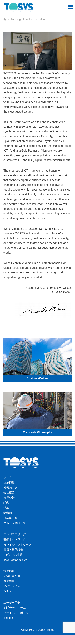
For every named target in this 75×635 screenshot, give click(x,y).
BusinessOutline (37, 378)
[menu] (70, 7)
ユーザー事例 (11, 602)
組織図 (7, 512)
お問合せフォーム (14, 607)
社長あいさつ (11, 487)
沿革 (6, 507)
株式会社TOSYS (45, 629)
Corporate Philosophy (37, 432)
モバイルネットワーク (17, 544)
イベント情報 (11, 586)
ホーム (7, 477)
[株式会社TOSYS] (18, 7)
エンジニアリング (14, 534)
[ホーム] (4, 18)
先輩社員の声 (11, 576)
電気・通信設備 (13, 549)
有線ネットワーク (14, 539)
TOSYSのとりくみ (15, 559)
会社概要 (9, 492)
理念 (6, 502)
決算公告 (9, 497)
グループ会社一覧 (14, 523)
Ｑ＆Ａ (7, 591)
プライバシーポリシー (17, 612)
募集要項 (9, 581)
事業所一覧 (10, 517)
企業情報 (9, 482)
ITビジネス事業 (13, 554)
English (8, 617)
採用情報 (9, 570)
